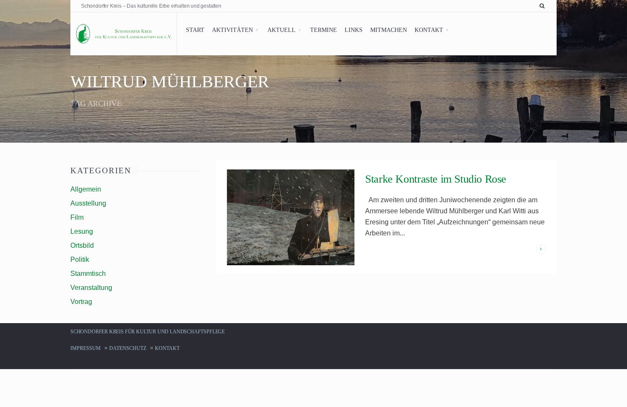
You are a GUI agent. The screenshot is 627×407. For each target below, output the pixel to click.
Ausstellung (88, 203)
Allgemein (85, 189)
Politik (79, 259)
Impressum (85, 348)
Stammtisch (88, 273)
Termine (323, 30)
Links (354, 30)
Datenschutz (127, 348)
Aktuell (281, 30)
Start (195, 30)
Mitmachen (388, 30)
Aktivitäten (232, 30)
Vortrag (81, 301)
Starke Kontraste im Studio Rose (435, 179)
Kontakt (429, 30)
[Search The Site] (544, 5)
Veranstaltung (91, 287)
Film (77, 217)
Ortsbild (82, 245)
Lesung (81, 231)
